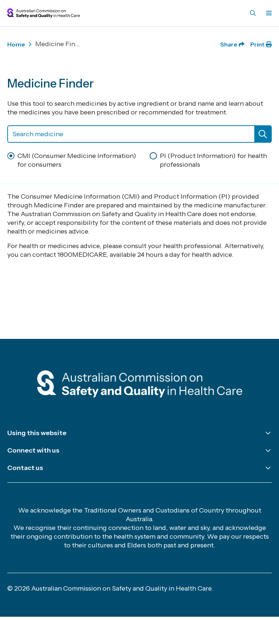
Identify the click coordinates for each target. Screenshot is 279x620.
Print (257, 44)
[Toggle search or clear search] (263, 134)
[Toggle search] (253, 13)
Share (228, 44)
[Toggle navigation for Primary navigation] (267, 13)
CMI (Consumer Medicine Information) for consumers (76, 160)
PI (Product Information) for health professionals (213, 160)
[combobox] (139, 134)
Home (16, 44)
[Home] (140, 385)
